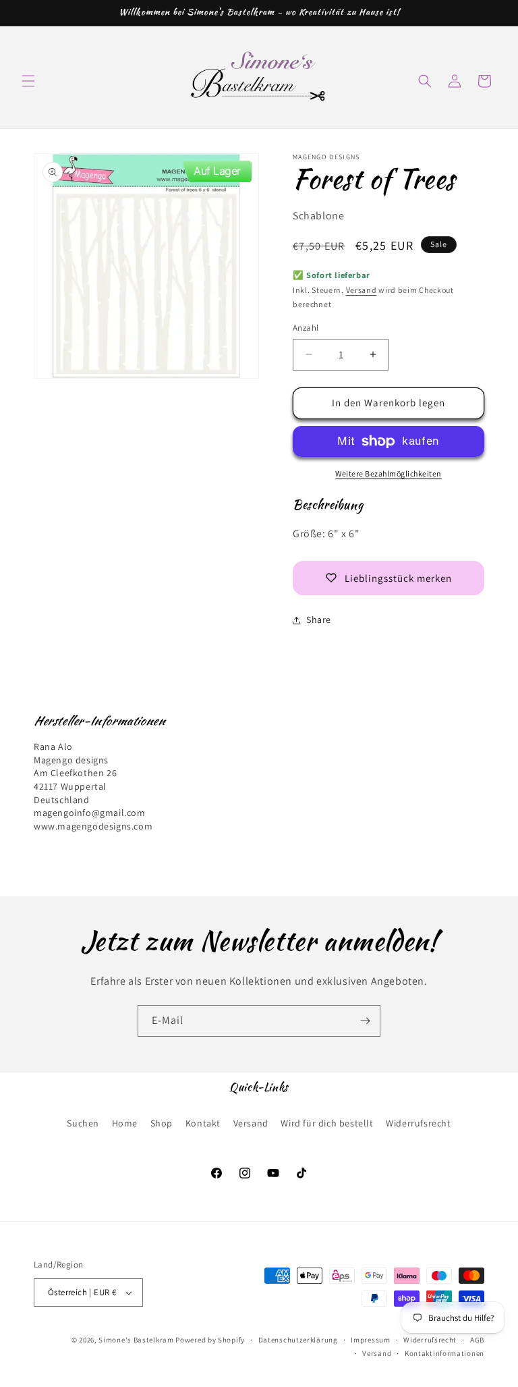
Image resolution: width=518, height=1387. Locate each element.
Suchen (83, 1123)
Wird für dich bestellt (327, 1123)
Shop (161, 1123)
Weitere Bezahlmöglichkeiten (388, 473)
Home (125, 1123)
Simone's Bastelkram (135, 1339)
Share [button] (318, 620)
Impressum (370, 1339)
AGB (477, 1339)
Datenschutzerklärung (298, 1339)
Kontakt (203, 1123)
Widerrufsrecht (418, 1123)
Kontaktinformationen (444, 1353)
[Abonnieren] (365, 1021)
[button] (28, 81)
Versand (361, 290)
